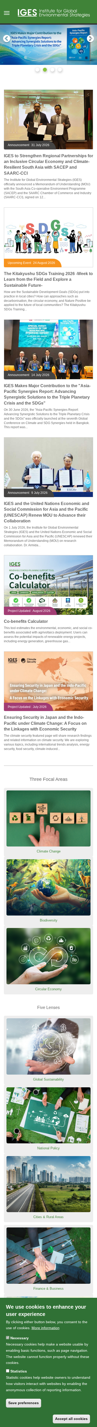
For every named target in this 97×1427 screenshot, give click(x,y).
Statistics (18, 1371)
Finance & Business (48, 1289)
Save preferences (23, 1403)
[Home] (53, 13)
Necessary (19, 1338)
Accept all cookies (71, 1419)
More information (45, 1328)
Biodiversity (48, 920)
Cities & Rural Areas (48, 1217)
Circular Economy (48, 989)
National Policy (48, 1148)
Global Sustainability (48, 1079)
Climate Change (49, 851)
